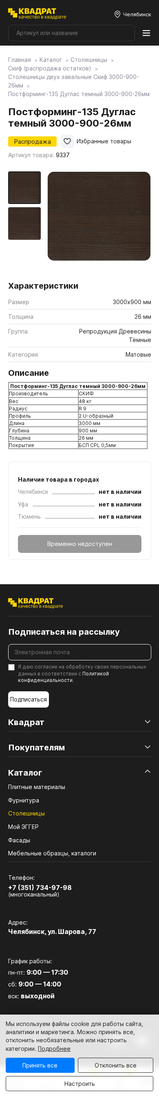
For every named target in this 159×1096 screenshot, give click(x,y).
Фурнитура (23, 800)
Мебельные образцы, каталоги (52, 853)
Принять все (39, 1065)
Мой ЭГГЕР (23, 826)
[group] (99, 223)
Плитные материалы (36, 786)
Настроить (79, 1083)
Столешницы (26, 813)
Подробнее (54, 1048)
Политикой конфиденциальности (63, 677)
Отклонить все (116, 1065)
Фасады (19, 840)
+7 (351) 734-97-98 (40, 887)
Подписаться (28, 699)
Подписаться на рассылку (64, 632)
